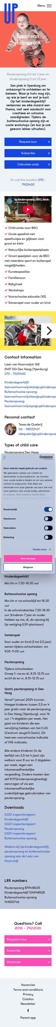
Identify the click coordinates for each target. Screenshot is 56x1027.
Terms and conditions (28, 989)
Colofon (28, 999)
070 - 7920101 (28, 928)
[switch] (48, 518)
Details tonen (40, 549)
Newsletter (28, 1004)
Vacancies (14, 962)
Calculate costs (28, 164)
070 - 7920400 (15, 374)
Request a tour (17, 939)
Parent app (28, 1018)
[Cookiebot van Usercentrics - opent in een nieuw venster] (40, 458)
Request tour (28, 141)
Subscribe (28, 153)
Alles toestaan (28, 558)
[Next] (48, 330)
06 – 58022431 (29, 429)
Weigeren (28, 567)
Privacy (28, 994)
